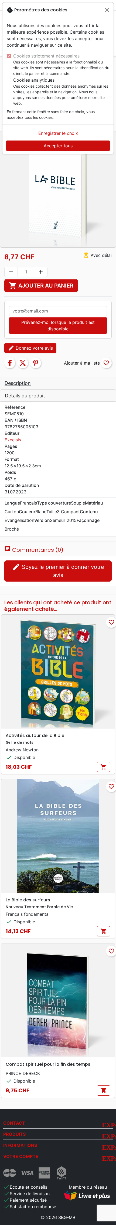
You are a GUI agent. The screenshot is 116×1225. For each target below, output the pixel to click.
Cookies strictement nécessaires (46, 56)
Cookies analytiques (33, 80)
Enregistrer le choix (58, 133)
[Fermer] (107, 10)
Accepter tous (58, 145)
